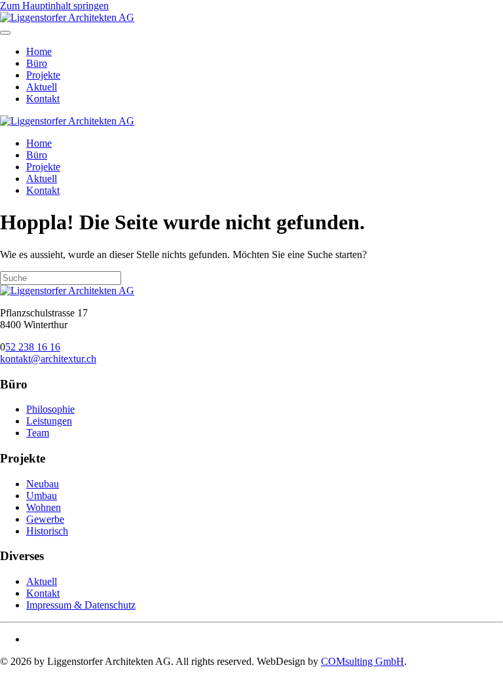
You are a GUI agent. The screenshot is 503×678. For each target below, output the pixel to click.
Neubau (42, 483)
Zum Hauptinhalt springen (54, 5)
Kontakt (43, 98)
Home (39, 51)
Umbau (41, 495)
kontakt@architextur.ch (48, 358)
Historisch (47, 531)
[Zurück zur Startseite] (67, 17)
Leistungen (49, 420)
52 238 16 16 (32, 346)
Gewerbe (45, 519)
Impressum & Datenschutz (81, 605)
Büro (36, 63)
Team (37, 432)
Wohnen (43, 507)
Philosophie (50, 409)
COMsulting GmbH (362, 661)
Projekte (43, 75)
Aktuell (41, 86)
